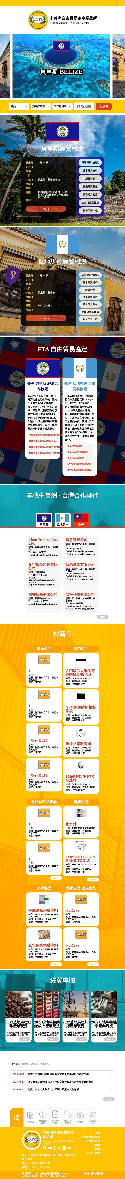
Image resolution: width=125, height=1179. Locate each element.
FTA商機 (94, 1144)
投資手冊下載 (90, 210)
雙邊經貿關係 (90, 186)
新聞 (97, 1148)
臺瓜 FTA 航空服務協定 (77, 452)
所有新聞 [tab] (16, 1064)
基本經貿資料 (90, 170)
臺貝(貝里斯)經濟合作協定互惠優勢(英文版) (43, 453)
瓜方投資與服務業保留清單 (79, 464)
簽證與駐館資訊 (90, 162)
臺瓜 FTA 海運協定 (75, 458)
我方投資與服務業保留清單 (79, 470)
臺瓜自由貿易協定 (75, 446)
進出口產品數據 (90, 202)
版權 (86, 1173)
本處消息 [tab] (45, 1064)
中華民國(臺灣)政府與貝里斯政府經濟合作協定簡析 (43, 435)
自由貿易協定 (92, 1141)
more (46, 208)
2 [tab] (64, 92)
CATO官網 (93, 1152)
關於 (97, 1133)
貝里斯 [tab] (25, 1064)
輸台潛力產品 (90, 194)
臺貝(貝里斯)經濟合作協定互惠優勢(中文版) (43, 447)
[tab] (44, 520)
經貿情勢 (90, 178)
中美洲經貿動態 (90, 1137)
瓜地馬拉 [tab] (34, 1064)
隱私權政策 (97, 1173)
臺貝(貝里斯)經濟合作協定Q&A (43, 441)
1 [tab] (60, 92)
